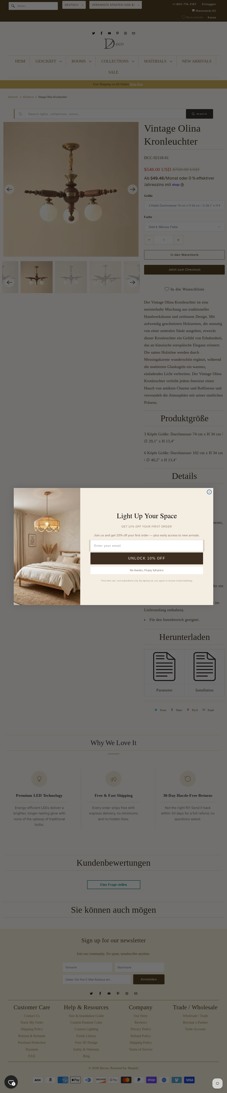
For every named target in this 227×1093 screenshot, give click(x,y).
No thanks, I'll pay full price (147, 570)
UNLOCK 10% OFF (146, 558)
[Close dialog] (209, 492)
